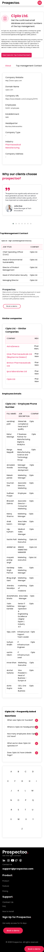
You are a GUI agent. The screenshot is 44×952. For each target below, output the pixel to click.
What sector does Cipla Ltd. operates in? (19, 744)
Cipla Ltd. (11, 379)
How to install (8, 911)
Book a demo (34, 949)
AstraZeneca (13, 346)
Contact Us (7, 902)
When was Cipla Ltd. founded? (20, 720)
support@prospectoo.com (17, 868)
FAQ (4, 906)
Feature (5, 886)
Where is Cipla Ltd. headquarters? (21, 727)
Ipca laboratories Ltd (17, 371)
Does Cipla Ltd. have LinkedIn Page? (19, 753)
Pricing (5, 891)
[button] (13, 223)
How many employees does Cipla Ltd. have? (21, 735)
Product (5, 881)
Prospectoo (11, 3)
